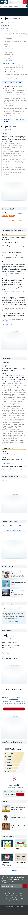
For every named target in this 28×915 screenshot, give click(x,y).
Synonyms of (6, 28)
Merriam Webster (5, 879)
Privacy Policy (10, 895)
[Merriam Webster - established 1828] (5, 2)
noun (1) (16, 18)
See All (13, 870)
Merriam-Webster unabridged (14, 709)
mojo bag (5, 480)
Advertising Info (9, 893)
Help (8, 892)
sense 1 (23, 454)
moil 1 (18, 381)
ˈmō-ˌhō (8, 130)
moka (19, 525)
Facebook (6, 899)
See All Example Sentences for (13, 325)
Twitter (11, 899)
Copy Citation (15, 622)
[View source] (7, 275)
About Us (13, 892)
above (22, 459)
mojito (4, 444)
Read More (6, 259)
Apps (19, 892)
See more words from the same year (12, 469)
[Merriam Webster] (13, 778)
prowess (13, 785)
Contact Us (19, 893)
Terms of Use (18, 895)
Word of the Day (13, 782)
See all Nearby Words (13, 530)
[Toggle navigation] (2, 2)
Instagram (22, 899)
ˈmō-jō (9, 639)
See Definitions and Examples (13, 787)
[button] (22, 6)
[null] (18, 785)
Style (3, 608)
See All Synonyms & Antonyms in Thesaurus (14, 221)
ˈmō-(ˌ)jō (9, 22)
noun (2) (16, 126)
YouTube (16, 899)
